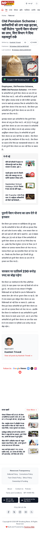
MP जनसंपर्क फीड (29, 493)
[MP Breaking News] (7, 3)
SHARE (34, 42)
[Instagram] (20, 512)
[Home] (2, 10)
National (11, 15)
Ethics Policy (27, 478)
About (9, 489)
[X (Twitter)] (14, 512)
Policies (28, 489)
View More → (32, 410)
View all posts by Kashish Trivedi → (18, 356)
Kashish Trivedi (15, 42)
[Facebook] (8, 512)
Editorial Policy (12, 474)
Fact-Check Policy (15, 478)
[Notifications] (37, 4)
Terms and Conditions (14, 493)
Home (4, 15)
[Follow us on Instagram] (35, 368)
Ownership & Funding (20, 481)
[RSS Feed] (31, 512)
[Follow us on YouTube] (20, 372)
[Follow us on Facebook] (28, 368)
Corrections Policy (26, 474)
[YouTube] (26, 512)
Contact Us (19, 489)
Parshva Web (29, 527)
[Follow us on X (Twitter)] (32, 368)
